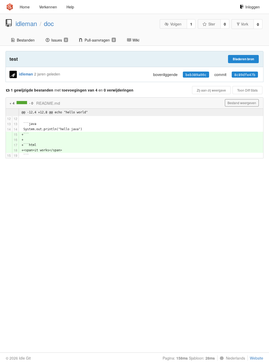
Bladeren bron (243, 59)
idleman (26, 23)
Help (70, 6)
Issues (59, 40)
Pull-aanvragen (100, 40)
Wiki (135, 40)
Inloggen (252, 6)
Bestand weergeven (241, 102)
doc (49, 23)
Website (256, 358)
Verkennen (48, 6)
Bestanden (26, 40)
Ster (211, 24)
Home (25, 6)
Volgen (176, 24)
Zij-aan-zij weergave (211, 90)
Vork (244, 24)
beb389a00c (195, 75)
